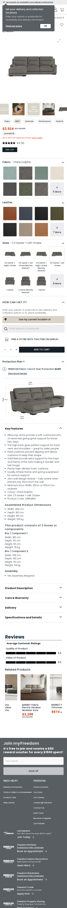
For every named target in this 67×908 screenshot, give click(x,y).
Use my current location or (35, 319)
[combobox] (33, 329)
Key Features (14, 428)
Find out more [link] (14, 26)
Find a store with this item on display (34, 339)
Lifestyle (29, 121)
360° (17, 121)
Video (7, 121)
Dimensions (45, 121)
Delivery (10, 608)
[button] (33, 302)
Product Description (19, 588)
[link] (33, 629)
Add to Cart (42, 349)
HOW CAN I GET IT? (14, 302)
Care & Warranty (17, 598)
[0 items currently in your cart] (61, 10)
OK (45, 26)
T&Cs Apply (37, 137)
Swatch (59, 121)
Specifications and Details (23, 617)
